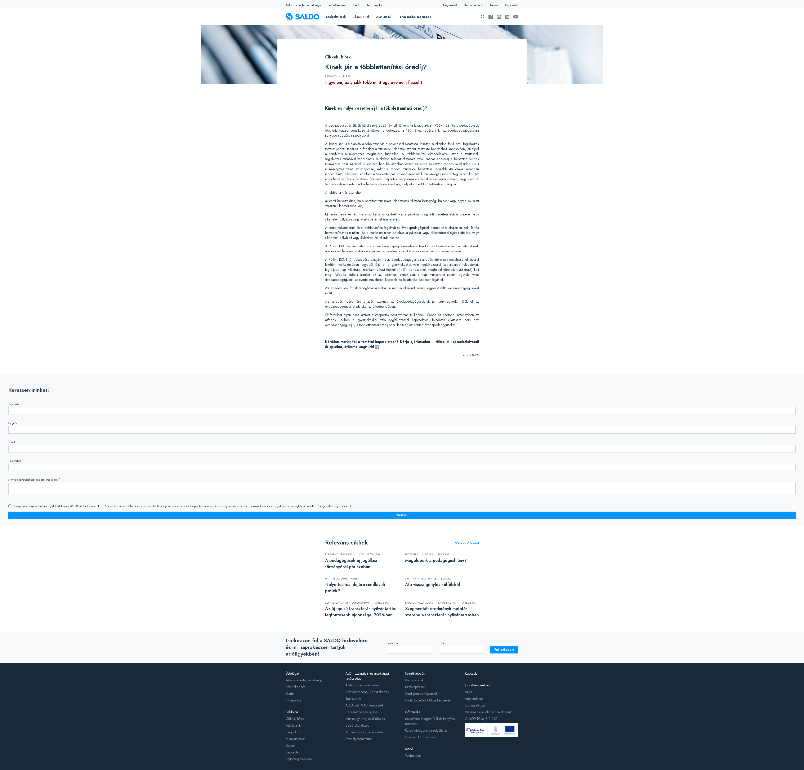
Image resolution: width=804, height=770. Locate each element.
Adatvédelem (474, 698)
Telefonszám (15, 461)
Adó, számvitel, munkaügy (303, 5)
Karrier (494, 5)
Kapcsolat (511, 5)
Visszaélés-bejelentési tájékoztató (489, 712)
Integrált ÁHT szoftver (421, 737)
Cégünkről (450, 5)
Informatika (374, 5)
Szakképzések (415, 686)
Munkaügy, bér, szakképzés (365, 718)
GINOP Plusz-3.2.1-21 (481, 718)
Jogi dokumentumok (478, 685)
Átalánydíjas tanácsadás (362, 685)
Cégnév (13, 423)
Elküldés (402, 515)
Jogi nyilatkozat (475, 705)
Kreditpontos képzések (421, 693)
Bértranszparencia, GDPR (364, 712)
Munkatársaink (473, 5)
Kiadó (357, 5)
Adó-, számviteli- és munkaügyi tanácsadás (367, 676)
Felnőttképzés (337, 5)
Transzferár (353, 698)
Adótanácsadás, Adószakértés (367, 692)
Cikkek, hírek (361, 17)
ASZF (469, 692)
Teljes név (14, 404)
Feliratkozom (504, 649)
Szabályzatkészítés (358, 738)
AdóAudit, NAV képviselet (364, 705)
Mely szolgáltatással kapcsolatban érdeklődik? (34, 480)
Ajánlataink (383, 17)
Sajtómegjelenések (299, 759)
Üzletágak (292, 673)
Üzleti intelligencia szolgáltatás (426, 730)
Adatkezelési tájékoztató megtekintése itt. (329, 506)
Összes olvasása (467, 542)
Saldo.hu (292, 712)
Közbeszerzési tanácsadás (364, 732)
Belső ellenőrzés (357, 725)
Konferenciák (414, 680)
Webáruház (413, 755)
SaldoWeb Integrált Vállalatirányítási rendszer (430, 721)
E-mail (12, 442)
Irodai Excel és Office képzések (428, 700)
